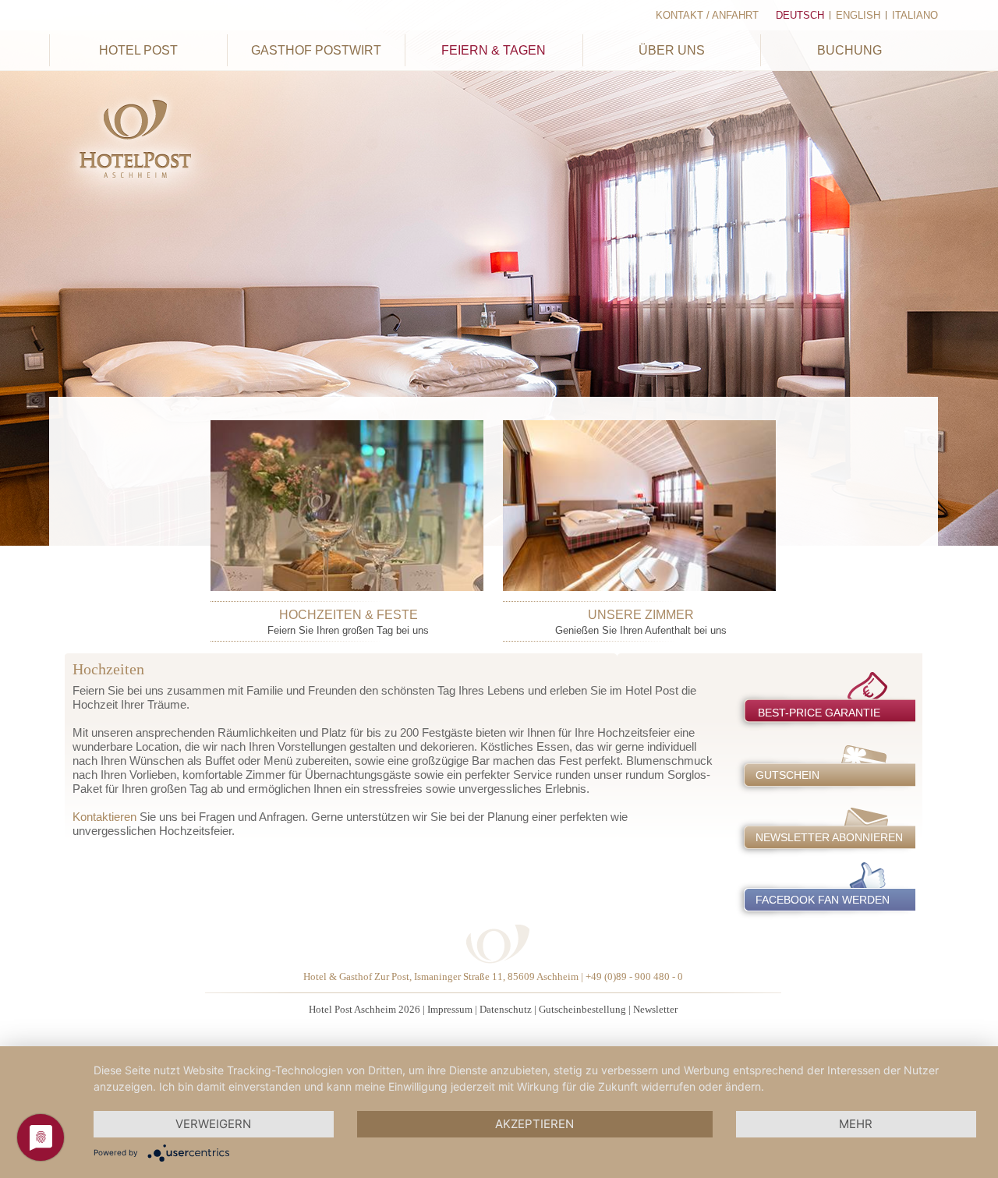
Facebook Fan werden (823, 899)
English (858, 15)
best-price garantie (819, 712)
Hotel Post (138, 50)
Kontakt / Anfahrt (707, 15)
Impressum (449, 1009)
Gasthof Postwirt (316, 50)
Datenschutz (506, 1009)
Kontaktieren (104, 816)
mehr (855, 1123)
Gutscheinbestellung (582, 1009)
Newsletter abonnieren (829, 837)
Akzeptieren (534, 1123)
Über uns (672, 50)
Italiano (915, 15)
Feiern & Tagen (493, 50)
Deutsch (800, 15)
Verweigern (213, 1123)
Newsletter (655, 1009)
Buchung (849, 50)
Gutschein (787, 775)
